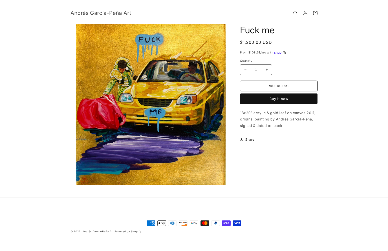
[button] (295, 13)
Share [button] (249, 139)
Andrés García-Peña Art (98, 231)
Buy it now (278, 99)
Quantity (246, 60)
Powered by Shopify (128, 231)
